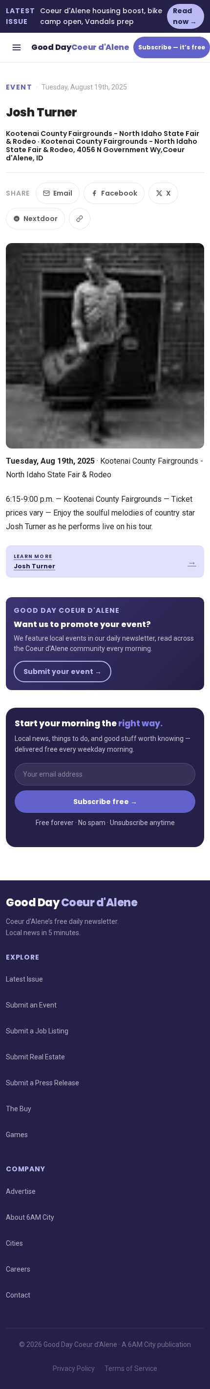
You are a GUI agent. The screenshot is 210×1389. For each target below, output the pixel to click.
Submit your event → (62, 671)
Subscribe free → (105, 802)
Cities (14, 1243)
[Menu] (16, 47)
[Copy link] (79, 218)
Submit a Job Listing (37, 1031)
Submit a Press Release (42, 1083)
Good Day (80, 47)
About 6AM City (30, 1217)
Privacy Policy (74, 1368)
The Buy (18, 1109)
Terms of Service (131, 1368)
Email (62, 193)
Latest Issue (24, 979)
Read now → (185, 16)
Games (17, 1135)
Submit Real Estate (35, 1057)
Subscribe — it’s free (171, 47)
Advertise (21, 1191)
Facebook (119, 193)
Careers (18, 1269)
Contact (18, 1295)
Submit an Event (31, 1005)
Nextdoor (40, 219)
